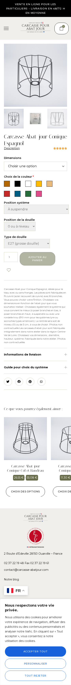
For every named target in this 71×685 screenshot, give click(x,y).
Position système (16, 202)
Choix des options (25, 491)
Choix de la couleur (19, 176)
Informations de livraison (22, 354)
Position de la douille (19, 220)
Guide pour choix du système (26, 367)
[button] (6, 28)
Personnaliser (35, 663)
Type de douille (15, 237)
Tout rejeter (35, 675)
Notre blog (11, 579)
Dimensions (12, 158)
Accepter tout (35, 651)
